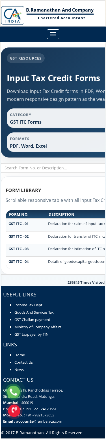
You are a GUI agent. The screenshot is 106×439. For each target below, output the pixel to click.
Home (19, 354)
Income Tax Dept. (28, 304)
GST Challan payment (32, 319)
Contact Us (23, 362)
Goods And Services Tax (34, 312)
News (19, 369)
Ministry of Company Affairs (37, 326)
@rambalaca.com (47, 421)
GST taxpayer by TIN (31, 334)
